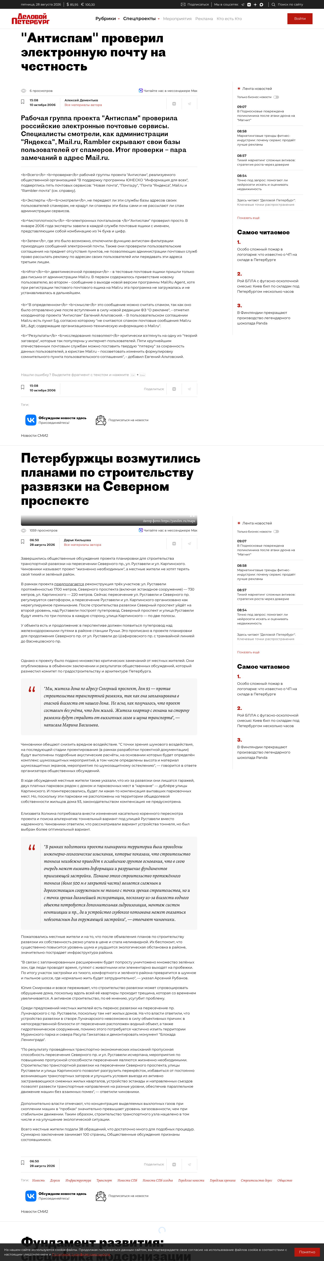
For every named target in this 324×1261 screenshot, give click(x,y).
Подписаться (198, 4)
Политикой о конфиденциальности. (81, 1254)
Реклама (204, 18)
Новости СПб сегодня (158, 1180)
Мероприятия (177, 18)
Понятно (307, 1252)
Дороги (55, 1180)
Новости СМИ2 (34, 435)
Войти (300, 19)
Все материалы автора (83, 105)
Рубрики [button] (106, 18)
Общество (284, 1180)
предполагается (69, 584)
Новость (38, 1180)
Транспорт (104, 1180)
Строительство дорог (256, 1180)
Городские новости (191, 1180)
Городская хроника (222, 1180)
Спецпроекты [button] (140, 18)
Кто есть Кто (229, 18)
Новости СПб (127, 1180)
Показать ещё (248, 218)
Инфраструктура (78, 1180)
